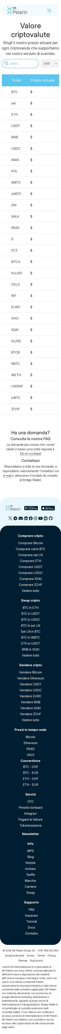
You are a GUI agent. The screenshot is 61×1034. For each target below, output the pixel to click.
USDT (15, 126)
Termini (41, 955)
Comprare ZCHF (30, 585)
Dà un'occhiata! (30, 453)
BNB (14, 137)
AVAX (15, 160)
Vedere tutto (30, 591)
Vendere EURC (30, 696)
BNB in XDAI (30, 649)
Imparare (31, 915)
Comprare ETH (30, 561)
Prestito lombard (30, 807)
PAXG (15, 228)
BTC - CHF (30, 767)
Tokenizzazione (31, 825)
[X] (10, 519)
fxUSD (16, 341)
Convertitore (30, 761)
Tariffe (30, 875)
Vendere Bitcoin (30, 672)
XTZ (14, 250)
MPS (30, 851)
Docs (31, 927)
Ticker (16, 80)
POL (14, 171)
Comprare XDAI (30, 579)
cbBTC (16, 194)
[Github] (51, 519)
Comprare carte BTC (30, 549)
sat (13, 103)
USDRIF (17, 386)
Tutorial (31, 921)
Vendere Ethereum (30, 678)
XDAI (15, 330)
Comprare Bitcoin (30, 543)
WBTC (16, 182)
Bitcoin (30, 737)
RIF (13, 296)
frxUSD (16, 273)
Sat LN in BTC (30, 631)
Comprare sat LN (30, 555)
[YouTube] (40, 519)
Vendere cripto (30, 665)
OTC (30, 802)
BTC (14, 92)
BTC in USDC (30, 619)
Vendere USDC (31, 690)
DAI (14, 205)
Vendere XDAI (30, 708)
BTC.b (15, 262)
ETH (14, 114)
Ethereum (31, 743)
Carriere (30, 887)
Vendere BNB (30, 702)
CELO (15, 284)
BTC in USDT (30, 614)
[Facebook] (31, 519)
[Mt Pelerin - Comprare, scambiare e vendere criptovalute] (17, 10)
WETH (16, 375)
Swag (30, 893)
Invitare (30, 869)
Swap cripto (30, 600)
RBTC (15, 364)
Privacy (52, 955)
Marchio (30, 881)
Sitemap (22, 960)
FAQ (31, 909)
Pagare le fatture (30, 819)
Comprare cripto (30, 536)
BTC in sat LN (30, 625)
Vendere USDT (30, 684)
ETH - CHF (30, 779)
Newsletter (30, 834)
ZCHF (15, 409)
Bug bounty (36, 960)
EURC (15, 307)
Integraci (30, 813)
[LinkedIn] (26, 519)
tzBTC (15, 398)
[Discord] (20, 519)
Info (31, 844)
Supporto (31, 902)
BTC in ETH (31, 608)
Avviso (30, 955)
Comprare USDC (30, 573)
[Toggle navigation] (49, 10)
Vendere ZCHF (30, 714)
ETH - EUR (30, 785)
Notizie (30, 863)
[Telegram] (15, 519)
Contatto (31, 933)
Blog (30, 857)
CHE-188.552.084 (48, 950)
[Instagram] (35, 519)
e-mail (7, 475)
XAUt (15, 216)
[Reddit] (46, 519)
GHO (15, 318)
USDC (15, 148)
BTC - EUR (30, 773)
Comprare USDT (30, 567)
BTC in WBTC (30, 637)
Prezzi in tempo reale (30, 730)
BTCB (15, 352)
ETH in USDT (30, 643)
